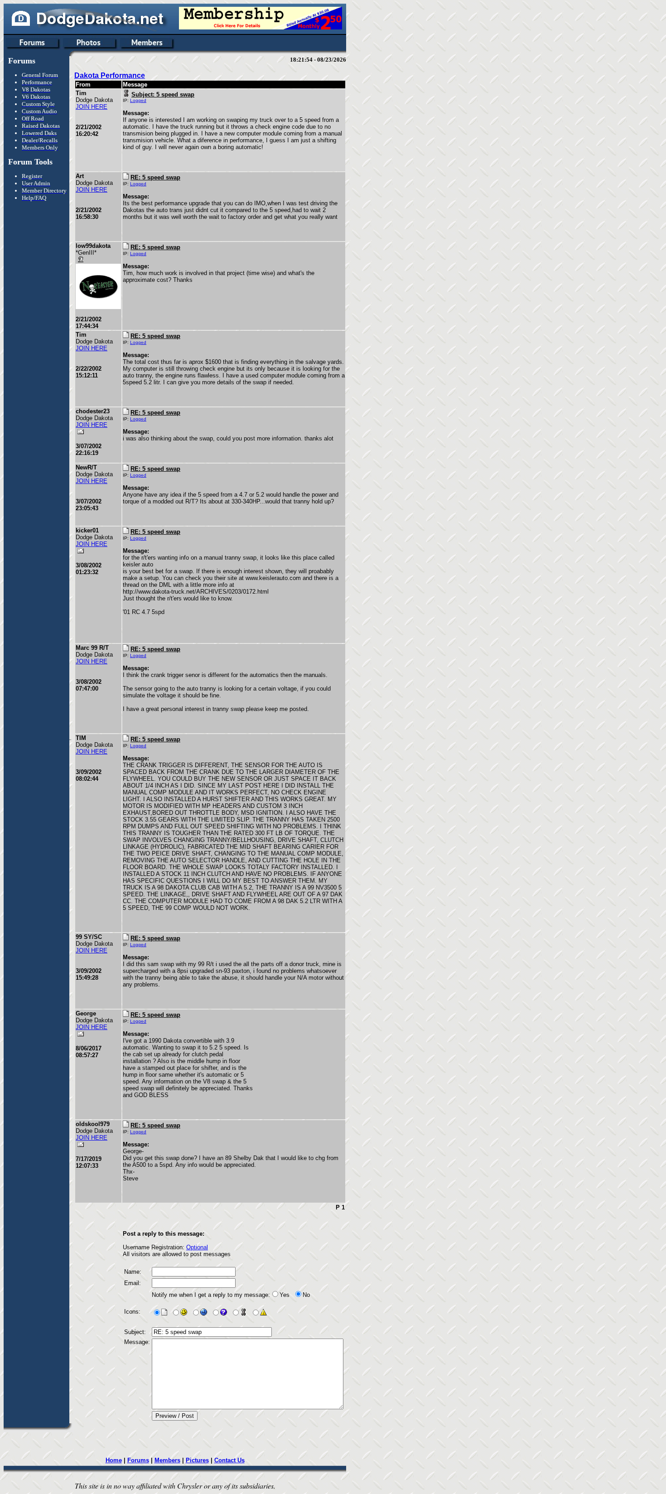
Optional (197, 1247)
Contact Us (229, 1460)
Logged (138, 100)
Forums (138, 1460)
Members (167, 1460)
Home (114, 1460)
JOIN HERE (91, 106)
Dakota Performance (109, 75)
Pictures (197, 1460)
